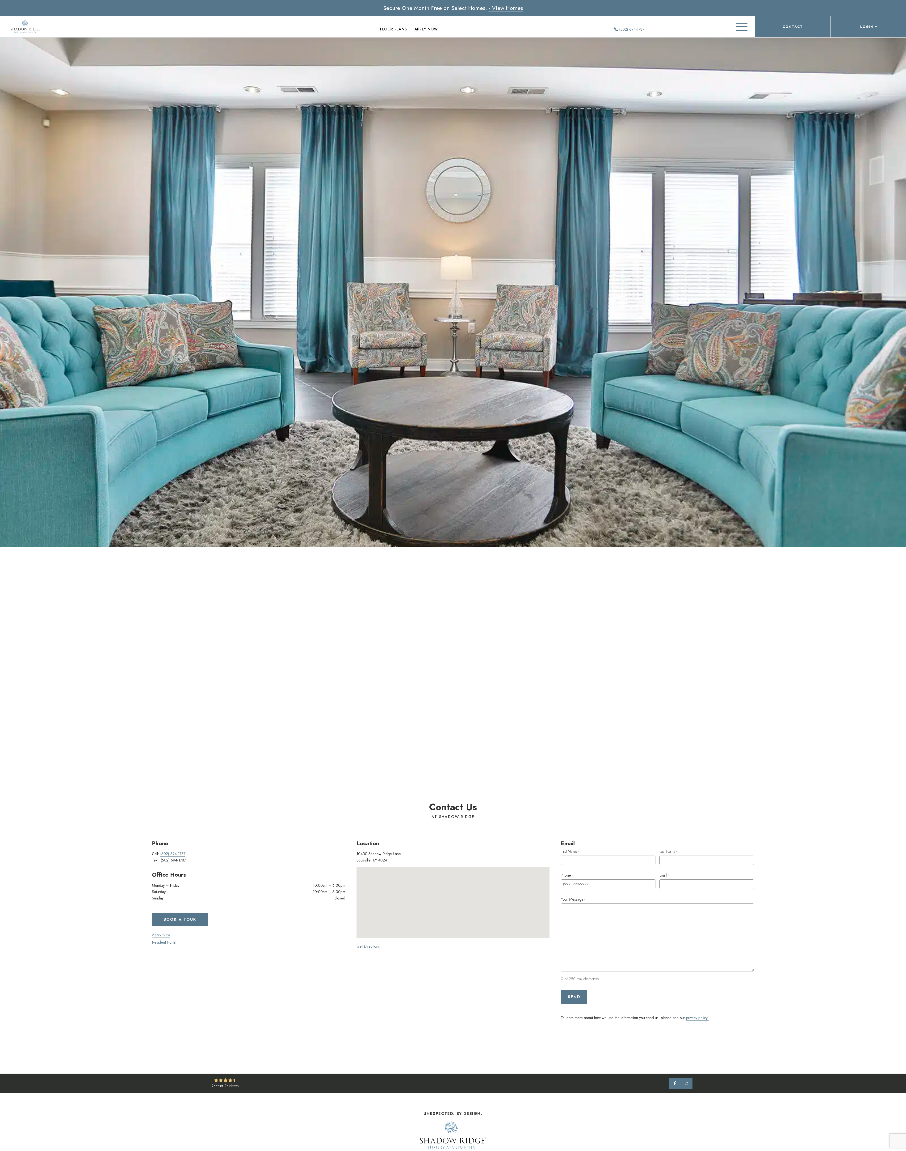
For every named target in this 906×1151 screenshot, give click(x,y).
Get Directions (368, 946)
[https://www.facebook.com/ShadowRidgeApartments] (675, 1083)
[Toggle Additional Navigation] (741, 26)
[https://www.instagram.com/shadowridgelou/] (687, 1083)
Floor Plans (393, 29)
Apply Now (426, 29)
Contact (793, 26)
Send (574, 997)
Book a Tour (180, 919)
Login (867, 26)
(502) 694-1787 (631, 29)
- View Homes (506, 8)
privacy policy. (697, 1018)
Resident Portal (164, 942)
